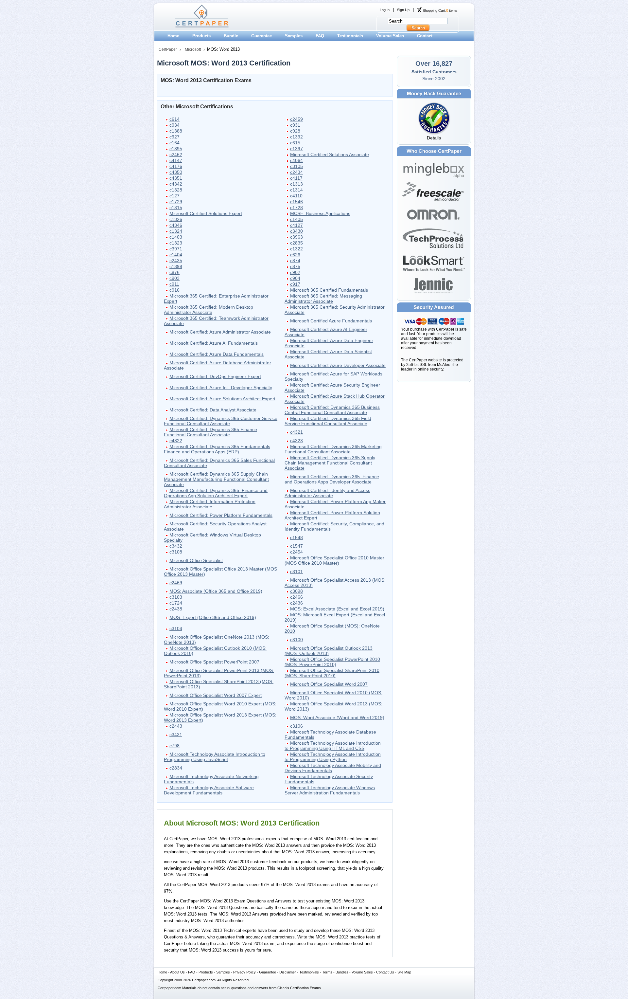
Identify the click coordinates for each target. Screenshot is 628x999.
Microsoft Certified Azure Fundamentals (331, 320)
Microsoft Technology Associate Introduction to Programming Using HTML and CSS (333, 745)
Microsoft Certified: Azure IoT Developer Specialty (220, 387)
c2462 (175, 154)
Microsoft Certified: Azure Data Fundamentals (216, 354)
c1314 (296, 189)
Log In (385, 10)
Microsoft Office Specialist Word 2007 (329, 684)
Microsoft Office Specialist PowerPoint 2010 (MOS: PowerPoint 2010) (332, 662)
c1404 (175, 254)
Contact (424, 35)
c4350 (175, 172)
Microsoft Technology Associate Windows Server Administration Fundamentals (330, 790)
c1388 (175, 131)
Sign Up (403, 10)
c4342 (175, 184)
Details (434, 137)
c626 (295, 254)
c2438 (175, 608)
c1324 (175, 231)
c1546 (296, 201)
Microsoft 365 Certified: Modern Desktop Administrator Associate (208, 309)
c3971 (175, 248)
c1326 (175, 219)
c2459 (296, 119)
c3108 (175, 551)
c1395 (175, 148)
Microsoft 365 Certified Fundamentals (329, 290)
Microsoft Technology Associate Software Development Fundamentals (209, 790)
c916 (174, 290)
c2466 (296, 597)
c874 (295, 260)
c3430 (296, 231)
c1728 (296, 207)
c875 (295, 266)
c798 (174, 745)
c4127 (296, 225)
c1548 (296, 537)
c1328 (175, 189)
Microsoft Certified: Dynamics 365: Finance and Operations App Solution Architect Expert (216, 493)
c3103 (175, 597)
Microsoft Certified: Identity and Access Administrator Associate (327, 493)
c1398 (175, 266)
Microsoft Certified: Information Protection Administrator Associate (209, 504)
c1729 (175, 201)
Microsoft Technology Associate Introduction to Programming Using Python (333, 757)
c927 (174, 136)
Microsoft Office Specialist (196, 560)
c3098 (296, 591)
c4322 (175, 440)
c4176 (175, 166)
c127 (174, 195)
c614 (174, 119)
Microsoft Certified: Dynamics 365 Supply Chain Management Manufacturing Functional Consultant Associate (216, 479)
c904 (295, 278)
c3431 (175, 734)
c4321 (296, 432)
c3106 (296, 726)
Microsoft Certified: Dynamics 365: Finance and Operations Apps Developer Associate (332, 479)
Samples (294, 35)
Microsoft (193, 49)
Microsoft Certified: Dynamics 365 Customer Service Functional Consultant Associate (220, 421)
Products (201, 35)
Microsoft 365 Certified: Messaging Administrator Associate (323, 298)
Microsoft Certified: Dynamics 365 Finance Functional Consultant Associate (210, 432)
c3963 (296, 237)
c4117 (296, 178)
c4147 (175, 160)
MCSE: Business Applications (320, 213)
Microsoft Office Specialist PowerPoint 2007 (214, 661)
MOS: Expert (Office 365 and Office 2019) (212, 617)
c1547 (296, 546)
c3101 (296, 571)
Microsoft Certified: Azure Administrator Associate (220, 332)
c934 (174, 125)
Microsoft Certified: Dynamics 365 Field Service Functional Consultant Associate (328, 421)
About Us (177, 972)
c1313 (296, 184)
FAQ (320, 35)
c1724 (175, 603)
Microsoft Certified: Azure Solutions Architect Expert (222, 398)
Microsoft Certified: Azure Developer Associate (338, 365)
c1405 (296, 219)
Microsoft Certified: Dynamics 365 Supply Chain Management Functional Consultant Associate (330, 463)
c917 (295, 284)
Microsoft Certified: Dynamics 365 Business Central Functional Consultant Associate (332, 410)
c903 (174, 278)
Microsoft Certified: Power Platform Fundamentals (220, 515)
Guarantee (261, 35)
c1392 (296, 136)
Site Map (404, 972)
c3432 (175, 546)
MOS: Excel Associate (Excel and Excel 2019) (337, 608)
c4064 (296, 160)
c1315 (175, 207)
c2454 (296, 551)
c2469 (175, 582)
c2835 (296, 242)
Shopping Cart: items (440, 10)
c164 (174, 142)
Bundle (231, 35)
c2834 (175, 768)
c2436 (296, 603)
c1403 (175, 237)
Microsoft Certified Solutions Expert (205, 213)
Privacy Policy (244, 972)
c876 (174, 272)
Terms (327, 972)
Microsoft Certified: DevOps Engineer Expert (215, 376)
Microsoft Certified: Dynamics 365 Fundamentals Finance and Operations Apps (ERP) (217, 449)
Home (173, 35)
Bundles (342, 972)
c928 (295, 131)
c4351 (175, 178)
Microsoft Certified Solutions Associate (329, 154)
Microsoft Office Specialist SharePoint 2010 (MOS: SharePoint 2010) (332, 673)
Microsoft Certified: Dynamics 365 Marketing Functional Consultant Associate (333, 449)
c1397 (296, 148)
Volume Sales (390, 35)
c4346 (175, 225)
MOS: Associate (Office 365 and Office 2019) (215, 591)
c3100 (296, 639)
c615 (295, 142)
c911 (174, 284)
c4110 (296, 195)
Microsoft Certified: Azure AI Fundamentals (213, 343)
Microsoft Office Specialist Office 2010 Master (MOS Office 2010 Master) (334, 560)
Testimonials (350, 35)
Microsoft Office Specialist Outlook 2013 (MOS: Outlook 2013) (329, 650)
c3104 (175, 628)
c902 (295, 272)
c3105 (296, 166)
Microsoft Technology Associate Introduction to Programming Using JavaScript (214, 757)
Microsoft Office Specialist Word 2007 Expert (215, 695)
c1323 (175, 242)
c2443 (175, 726)
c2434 (296, 172)
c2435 (175, 260)
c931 (295, 125)
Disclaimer (287, 972)
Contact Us (385, 972)
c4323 (296, 440)
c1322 (296, 248)
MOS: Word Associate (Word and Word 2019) (337, 717)
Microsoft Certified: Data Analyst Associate (212, 409)
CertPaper (168, 49)
